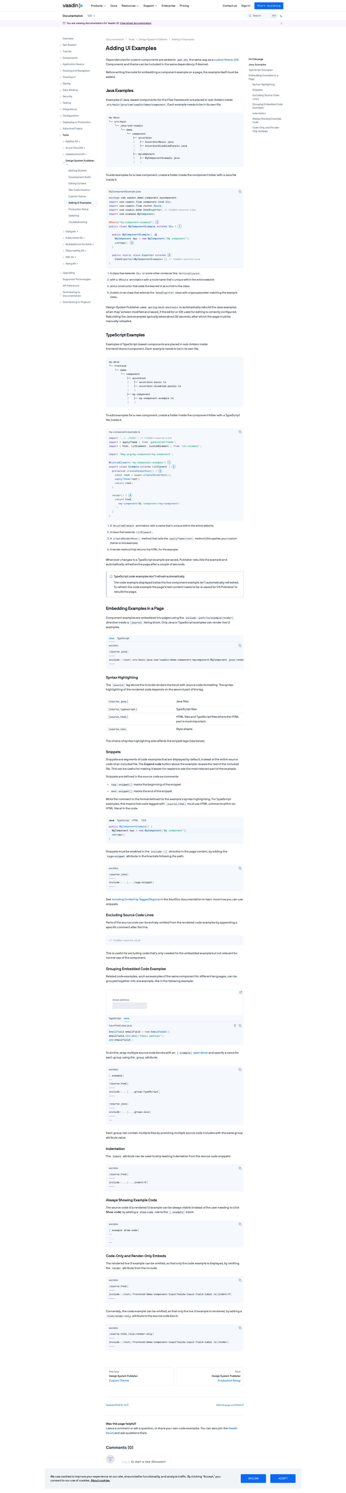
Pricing (184, 5)
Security (67, 96)
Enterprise (169, 5)
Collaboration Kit (75, 154)
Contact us (230, 5)
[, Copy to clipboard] (240, 191)
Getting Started (77, 170)
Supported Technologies (77, 279)
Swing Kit (71, 263)
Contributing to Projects (76, 302)
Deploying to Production (77, 122)
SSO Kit (70, 257)
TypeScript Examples (261, 70)
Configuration (71, 116)
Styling (66, 83)
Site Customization (79, 190)
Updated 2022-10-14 (116, 1405)
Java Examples (257, 64)
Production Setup (78, 209)
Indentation (259, 113)
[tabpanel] (175, 141)
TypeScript (123, 638)
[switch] (235, 1025)
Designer (71, 231)
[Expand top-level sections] (92, 35)
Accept (282, 1478)
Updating (73, 215)
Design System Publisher (80, 161)
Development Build (79, 177)
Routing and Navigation (76, 70)
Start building (268, 6)
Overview (68, 38)
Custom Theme (77, 196)
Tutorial (67, 51)
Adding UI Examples (79, 203)
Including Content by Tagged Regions (136, 899)
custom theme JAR (226, 59)
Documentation (73, 15)
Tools (66, 135)
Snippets (257, 90)
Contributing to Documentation (72, 294)
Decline (253, 1478)
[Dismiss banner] (281, 23)
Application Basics (73, 64)
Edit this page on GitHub (228, 1405)
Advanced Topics (72, 128)
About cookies (100, 1480)
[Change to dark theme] (281, 16)
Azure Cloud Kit (74, 148)
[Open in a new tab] (241, 992)
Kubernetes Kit (74, 238)
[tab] (125, 191)
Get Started (69, 45)
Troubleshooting (77, 222)
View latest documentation (135, 23)
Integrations (70, 109)
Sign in (245, 5)
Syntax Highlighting (263, 84)
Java (111, 638)
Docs (113, 5)
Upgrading (69, 273)
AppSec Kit (72, 141)
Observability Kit (75, 250)
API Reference (71, 286)
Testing (67, 103)
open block (200, 1052)
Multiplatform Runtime (79, 244)
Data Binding (70, 90)
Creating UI (69, 77)
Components (70, 58)
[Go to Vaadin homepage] (73, 5)
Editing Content (77, 183)
